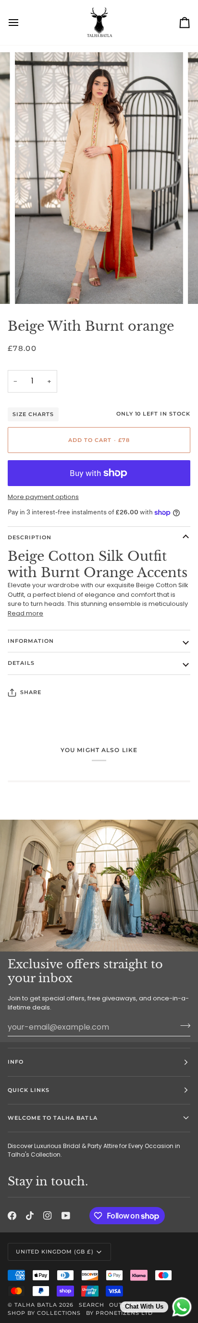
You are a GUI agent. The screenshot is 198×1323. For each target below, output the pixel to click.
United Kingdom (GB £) (55, 1251)
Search (91, 1304)
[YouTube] (66, 1215)
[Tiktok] (30, 1215)
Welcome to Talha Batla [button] (53, 1117)
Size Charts (33, 414)
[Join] (182, 1025)
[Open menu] (22, 22)
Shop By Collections (44, 1313)
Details (21, 663)
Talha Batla (35, 1304)
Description (29, 537)
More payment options (43, 496)
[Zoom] (33, 286)
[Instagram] (47, 1215)
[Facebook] (12, 1215)
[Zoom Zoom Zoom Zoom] (99, 178)
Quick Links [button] (29, 1090)
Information (31, 641)
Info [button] (16, 1061)
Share (30, 692)
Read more (25, 613)
